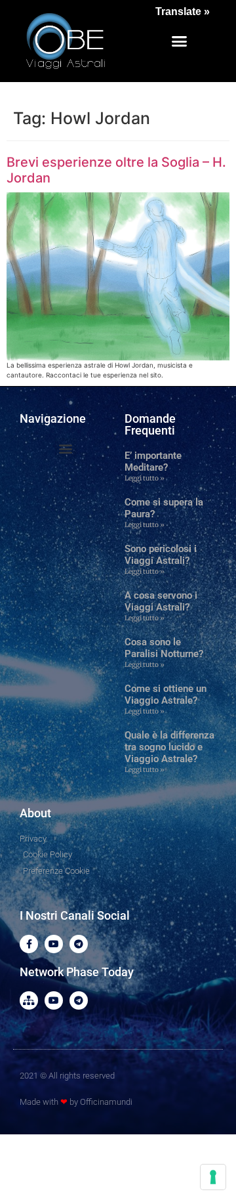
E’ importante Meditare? (153, 461)
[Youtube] (54, 944)
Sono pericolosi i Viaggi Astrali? (161, 555)
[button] (179, 41)
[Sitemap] (29, 1000)
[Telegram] (78, 944)
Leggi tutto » (145, 478)
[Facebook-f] (29, 944)
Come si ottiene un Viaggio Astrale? (165, 694)
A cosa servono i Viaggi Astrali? (161, 601)
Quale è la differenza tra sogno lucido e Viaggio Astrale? (169, 747)
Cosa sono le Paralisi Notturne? (164, 648)
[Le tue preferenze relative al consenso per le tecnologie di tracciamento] (213, 1177)
